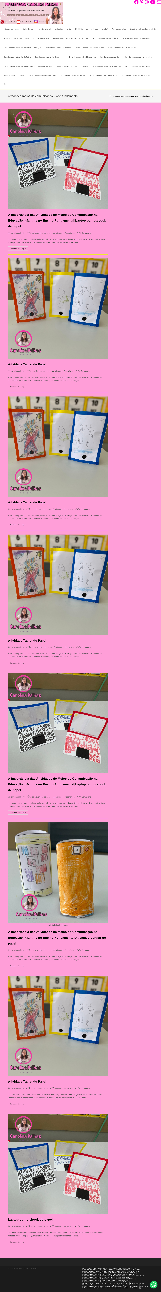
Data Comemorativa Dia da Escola (136, 1286)
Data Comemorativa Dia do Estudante (121, 1274)
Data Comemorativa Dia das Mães (127, 1270)
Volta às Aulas (133, 1285)
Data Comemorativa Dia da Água (94, 1280)
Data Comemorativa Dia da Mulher (94, 1282)
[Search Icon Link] (5, 85)
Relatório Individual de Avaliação (120, 1282)
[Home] (110, 96)
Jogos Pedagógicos (120, 1285)
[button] (153, 1284)
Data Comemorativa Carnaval (92, 1286)
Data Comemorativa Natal (91, 1277)
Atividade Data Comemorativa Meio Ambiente (98, 1271)
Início (84, 1268)
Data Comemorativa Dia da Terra (94, 1270)
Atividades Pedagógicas (65, 233)
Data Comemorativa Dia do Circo (119, 1280)
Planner (110, 1270)
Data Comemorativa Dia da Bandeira (122, 1273)
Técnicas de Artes (120, 1283)
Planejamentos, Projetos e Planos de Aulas (97, 1283)
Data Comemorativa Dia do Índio (99, 1268)
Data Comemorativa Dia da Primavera (95, 1276)
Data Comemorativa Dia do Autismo (95, 1279)
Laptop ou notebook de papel (30, 1219)
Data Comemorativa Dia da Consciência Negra (127, 1276)
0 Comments (85, 233)
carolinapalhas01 (18, 233)
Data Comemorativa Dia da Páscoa (122, 1279)
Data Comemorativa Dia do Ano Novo (116, 1277)
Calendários (86, 1288)
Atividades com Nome (136, 1283)
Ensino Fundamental (114, 1288)
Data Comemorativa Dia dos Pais (128, 1271)
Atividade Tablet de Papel (27, 364)
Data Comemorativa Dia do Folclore (94, 1273)
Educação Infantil (99, 1288)
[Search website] (154, 75)
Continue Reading (19, 249)
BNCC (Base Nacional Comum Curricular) (96, 1285)
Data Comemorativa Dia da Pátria (94, 1274)
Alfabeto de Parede (130, 1288)
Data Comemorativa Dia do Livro (124, 1268)
